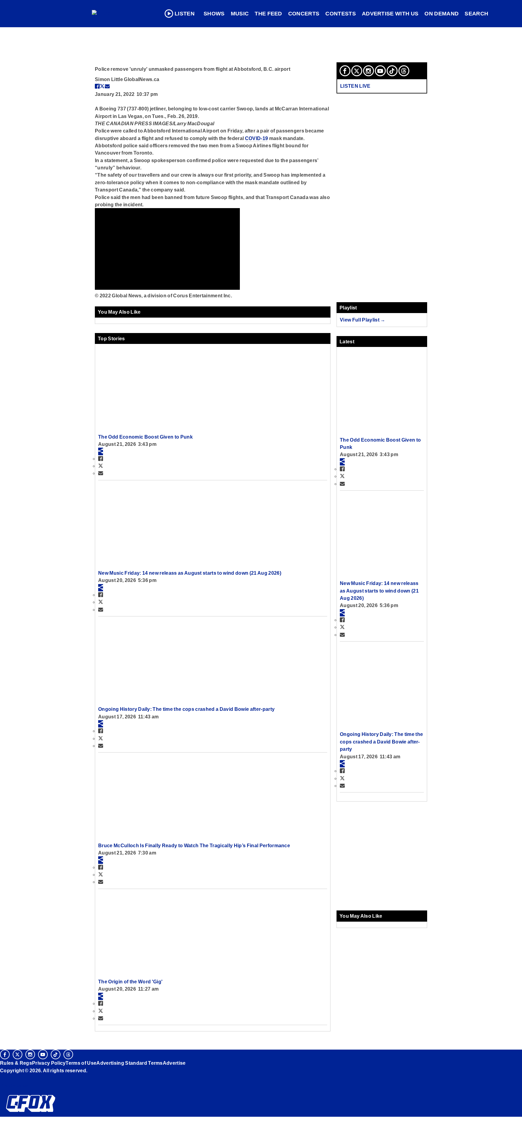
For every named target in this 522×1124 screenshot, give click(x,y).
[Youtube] (380, 70)
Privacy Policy (49, 1063)
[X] (356, 70)
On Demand (441, 14)
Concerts (304, 14)
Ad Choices (14, 1085)
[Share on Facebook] (97, 86)
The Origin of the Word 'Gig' (130, 981)
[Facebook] (345, 70)
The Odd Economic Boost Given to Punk (145, 436)
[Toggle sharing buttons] (100, 451)
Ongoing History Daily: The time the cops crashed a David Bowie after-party (186, 709)
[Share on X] (102, 86)
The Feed (268, 14)
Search (476, 14)
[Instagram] (368, 70)
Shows (214, 14)
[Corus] (3, 1077)
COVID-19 (256, 138)
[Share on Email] (107, 86)
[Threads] (403, 70)
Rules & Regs (16, 1063)
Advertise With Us (390, 14)
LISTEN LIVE (355, 86)
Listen (185, 14)
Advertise (174, 1063)
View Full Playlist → (362, 319)
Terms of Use (81, 1063)
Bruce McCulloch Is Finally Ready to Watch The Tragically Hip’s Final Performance (194, 845)
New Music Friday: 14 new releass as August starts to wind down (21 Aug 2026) (189, 573)
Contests (340, 14)
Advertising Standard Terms (129, 1063)
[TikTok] (392, 70)
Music (240, 14)
